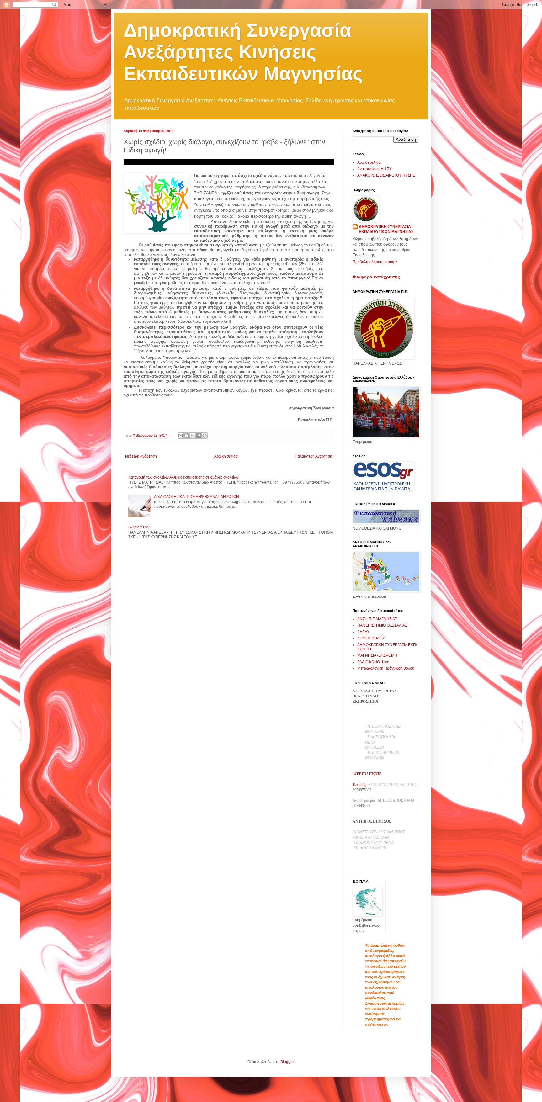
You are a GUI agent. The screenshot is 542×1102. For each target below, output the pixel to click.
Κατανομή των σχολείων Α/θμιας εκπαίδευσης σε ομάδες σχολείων (183, 477)
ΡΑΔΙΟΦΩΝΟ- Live (373, 662)
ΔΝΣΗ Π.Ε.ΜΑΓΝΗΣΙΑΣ (377, 619)
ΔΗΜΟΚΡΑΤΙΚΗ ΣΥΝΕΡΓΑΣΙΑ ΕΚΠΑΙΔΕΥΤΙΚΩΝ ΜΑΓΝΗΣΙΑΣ (386, 229)
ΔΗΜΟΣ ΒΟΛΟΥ (371, 638)
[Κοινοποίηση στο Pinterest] (204, 435)
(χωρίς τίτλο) (139, 527)
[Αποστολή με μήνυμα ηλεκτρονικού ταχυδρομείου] (181, 435)
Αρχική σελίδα (226, 456)
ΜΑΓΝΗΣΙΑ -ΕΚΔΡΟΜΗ (377, 655)
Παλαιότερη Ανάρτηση (313, 456)
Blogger (287, 1062)
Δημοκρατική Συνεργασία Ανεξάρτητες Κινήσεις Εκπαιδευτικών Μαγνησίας (243, 52)
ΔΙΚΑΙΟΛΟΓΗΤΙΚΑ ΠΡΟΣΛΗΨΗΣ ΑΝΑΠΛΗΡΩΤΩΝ (196, 497)
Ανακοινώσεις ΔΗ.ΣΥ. (374, 169)
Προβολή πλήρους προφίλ (375, 262)
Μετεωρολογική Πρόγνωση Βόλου (385, 668)
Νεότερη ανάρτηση (141, 456)
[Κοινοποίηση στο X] (192, 435)
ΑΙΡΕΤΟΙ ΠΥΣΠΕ (367, 774)
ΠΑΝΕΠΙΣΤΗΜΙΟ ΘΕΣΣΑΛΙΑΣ (382, 625)
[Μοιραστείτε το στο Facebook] (198, 435)
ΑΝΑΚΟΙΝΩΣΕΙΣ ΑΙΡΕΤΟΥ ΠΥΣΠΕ (386, 175)
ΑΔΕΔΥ (363, 632)
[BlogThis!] (186, 435)
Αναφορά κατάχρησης (376, 276)
